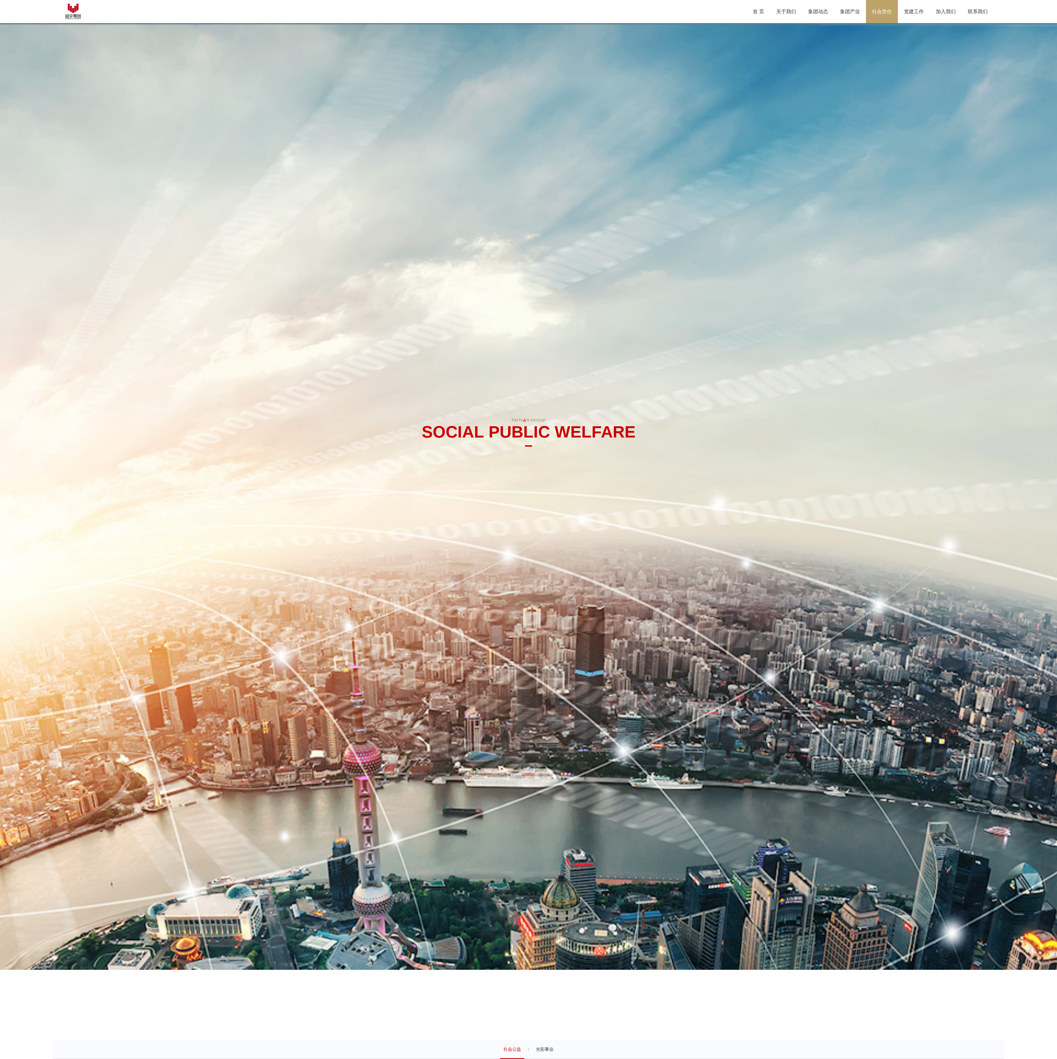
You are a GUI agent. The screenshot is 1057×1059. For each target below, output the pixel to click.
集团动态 (818, 11)
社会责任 (882, 11)
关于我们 (786, 11)
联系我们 (978, 11)
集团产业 (850, 11)
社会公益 (512, 1049)
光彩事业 (545, 1049)
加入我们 (946, 11)
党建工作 (914, 11)
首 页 (758, 11)
